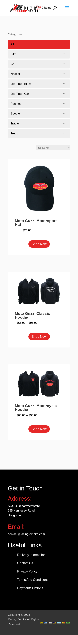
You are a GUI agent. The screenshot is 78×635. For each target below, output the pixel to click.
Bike (13, 54)
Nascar (15, 73)
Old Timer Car (20, 93)
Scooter (16, 113)
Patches (16, 103)
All (12, 44)
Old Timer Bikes (21, 83)
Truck (14, 133)
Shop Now (39, 244)
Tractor (15, 123)
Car (13, 64)
